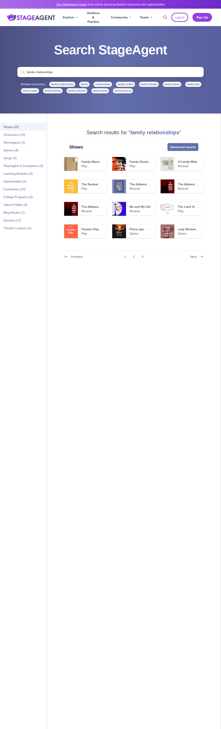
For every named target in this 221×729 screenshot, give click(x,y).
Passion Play (90, 229)
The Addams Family (143, 184)
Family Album (90, 161)
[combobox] (110, 72)
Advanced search (183, 147)
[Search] (165, 17)
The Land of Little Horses (195, 206)
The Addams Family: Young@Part (104, 206)
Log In (179, 17)
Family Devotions (141, 161)
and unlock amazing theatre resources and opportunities (110, 4)
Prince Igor (136, 229)
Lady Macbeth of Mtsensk (195, 229)
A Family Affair (187, 161)
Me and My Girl (139, 206)
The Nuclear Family (94, 184)
